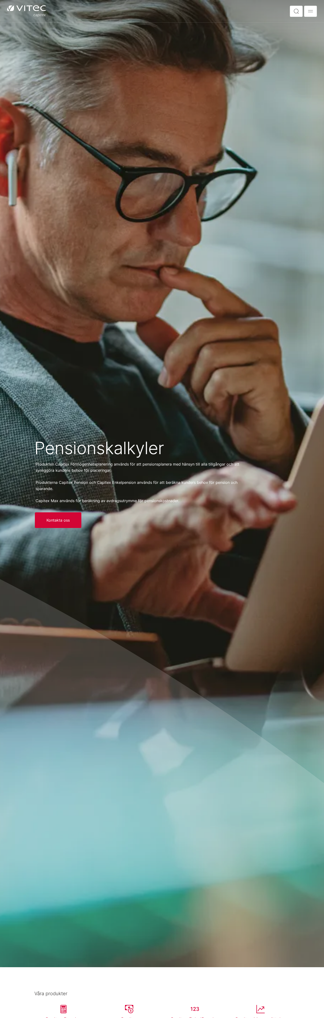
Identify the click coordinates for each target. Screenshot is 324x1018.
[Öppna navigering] (310, 11)
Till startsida (26, 11)
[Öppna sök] (296, 11)
